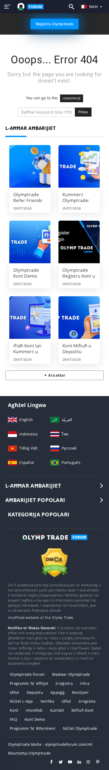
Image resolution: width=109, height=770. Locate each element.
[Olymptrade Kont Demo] (30, 242)
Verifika (47, 701)
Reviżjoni (80, 692)
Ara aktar (56, 375)
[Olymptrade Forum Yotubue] (67, 762)
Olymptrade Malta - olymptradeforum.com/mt (50, 744)
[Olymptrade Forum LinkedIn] (76, 762)
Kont (14, 710)
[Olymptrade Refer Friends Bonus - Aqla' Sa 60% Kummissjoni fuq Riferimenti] (30, 166)
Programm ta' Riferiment (32, 728)
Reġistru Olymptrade (54, 24)
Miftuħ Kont (82, 710)
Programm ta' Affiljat (29, 683)
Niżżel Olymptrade (80, 728)
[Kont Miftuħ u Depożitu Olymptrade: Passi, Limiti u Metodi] (79, 317)
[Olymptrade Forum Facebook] (48, 762)
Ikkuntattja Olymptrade (29, 753)
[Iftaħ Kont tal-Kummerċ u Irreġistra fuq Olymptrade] (30, 317)
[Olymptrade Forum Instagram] (85, 762)
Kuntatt (57, 710)
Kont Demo (35, 719)
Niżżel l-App (21, 701)
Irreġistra (64, 683)
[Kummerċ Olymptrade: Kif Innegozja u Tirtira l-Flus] (79, 166)
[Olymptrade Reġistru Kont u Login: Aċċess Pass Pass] (79, 242)
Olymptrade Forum (27, 674)
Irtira (84, 683)
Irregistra (87, 701)
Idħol (14, 692)
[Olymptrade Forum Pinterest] (95, 762)
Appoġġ (58, 692)
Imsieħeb (34, 710)
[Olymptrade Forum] (54, 542)
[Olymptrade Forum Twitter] (58, 762)
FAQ (13, 719)
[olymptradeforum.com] (29, 6)
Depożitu (35, 692)
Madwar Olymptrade (71, 674)
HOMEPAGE (71, 98)
